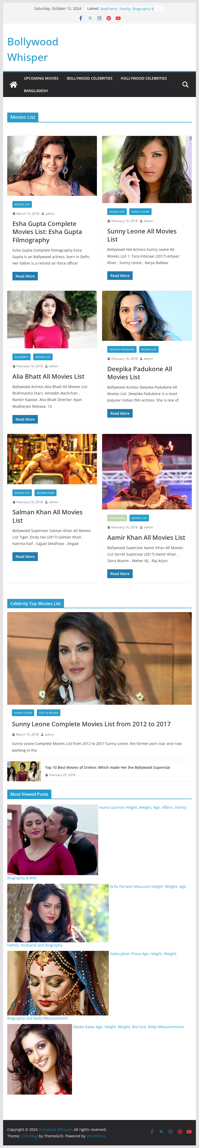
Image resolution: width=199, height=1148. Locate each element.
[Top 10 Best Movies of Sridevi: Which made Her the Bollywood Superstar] (24, 771)
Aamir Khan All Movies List (146, 537)
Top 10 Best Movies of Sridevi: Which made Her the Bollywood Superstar (107, 767)
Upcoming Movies (41, 78)
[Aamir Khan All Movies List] (147, 471)
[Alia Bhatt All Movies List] (52, 319)
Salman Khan (45, 493)
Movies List (22, 204)
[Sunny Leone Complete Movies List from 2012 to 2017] (99, 658)
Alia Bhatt (22, 357)
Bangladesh (36, 90)
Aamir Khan (117, 518)
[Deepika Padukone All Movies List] (147, 316)
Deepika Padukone (121, 349)
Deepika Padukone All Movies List (139, 372)
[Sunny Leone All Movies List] (147, 169)
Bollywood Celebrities (89, 78)
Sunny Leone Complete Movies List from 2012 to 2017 (91, 724)
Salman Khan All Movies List (47, 516)
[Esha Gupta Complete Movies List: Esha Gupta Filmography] (52, 166)
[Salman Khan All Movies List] (52, 459)
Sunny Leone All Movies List (142, 235)
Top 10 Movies (48, 713)
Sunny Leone (140, 211)
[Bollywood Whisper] (13, 84)
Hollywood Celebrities (144, 78)
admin (49, 213)
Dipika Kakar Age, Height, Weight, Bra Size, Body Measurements (128, 1026)
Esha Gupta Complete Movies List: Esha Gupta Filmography (47, 231)
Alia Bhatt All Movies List (48, 376)
